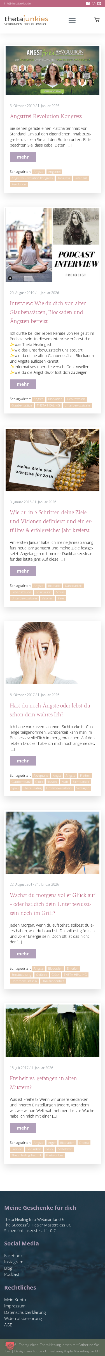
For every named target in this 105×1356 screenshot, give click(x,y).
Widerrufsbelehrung (23, 1318)
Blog (8, 1268)
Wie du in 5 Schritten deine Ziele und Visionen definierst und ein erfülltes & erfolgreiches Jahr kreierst (51, 521)
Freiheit (85, 776)
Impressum (14, 1306)
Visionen (47, 598)
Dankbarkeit (73, 586)
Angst (57, 776)
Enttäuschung (21, 975)
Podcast (11, 1274)
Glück (39, 782)
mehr (23, 157)
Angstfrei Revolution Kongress (46, 115)
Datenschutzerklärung (25, 1312)
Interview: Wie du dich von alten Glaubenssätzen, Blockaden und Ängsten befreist (48, 311)
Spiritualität (44, 592)
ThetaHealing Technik (26, 1155)
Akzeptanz (41, 776)
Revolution (18, 184)
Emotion (72, 968)
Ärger (52, 1143)
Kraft (65, 782)
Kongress (63, 178)
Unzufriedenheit (53, 981)
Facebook (13, 1255)
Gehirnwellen (76, 399)
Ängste (38, 172)
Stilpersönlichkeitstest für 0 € (30, 1230)
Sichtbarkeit (81, 782)
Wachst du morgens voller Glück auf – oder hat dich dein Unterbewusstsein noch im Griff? (52, 903)
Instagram (13, 1261)
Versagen (82, 788)
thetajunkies (54, 1155)
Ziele (61, 598)
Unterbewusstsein (77, 405)
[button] (10, 1346)
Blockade (54, 586)
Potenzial (80, 178)
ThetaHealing (32, 788)
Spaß (14, 788)
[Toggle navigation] (72, 20)
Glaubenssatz (21, 782)
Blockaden (55, 399)
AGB (8, 1325)
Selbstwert (65, 1149)
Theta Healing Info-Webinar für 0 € (34, 1219)
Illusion (52, 782)
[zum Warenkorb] (97, 19)
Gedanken (34, 1149)
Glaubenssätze (21, 405)
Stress (60, 592)
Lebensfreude (21, 592)
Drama (84, 1143)
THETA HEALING (48, 405)
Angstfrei (54, 172)
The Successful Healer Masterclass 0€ (37, 1225)
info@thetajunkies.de (17, 3)
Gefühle (41, 975)
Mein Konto (15, 1299)
